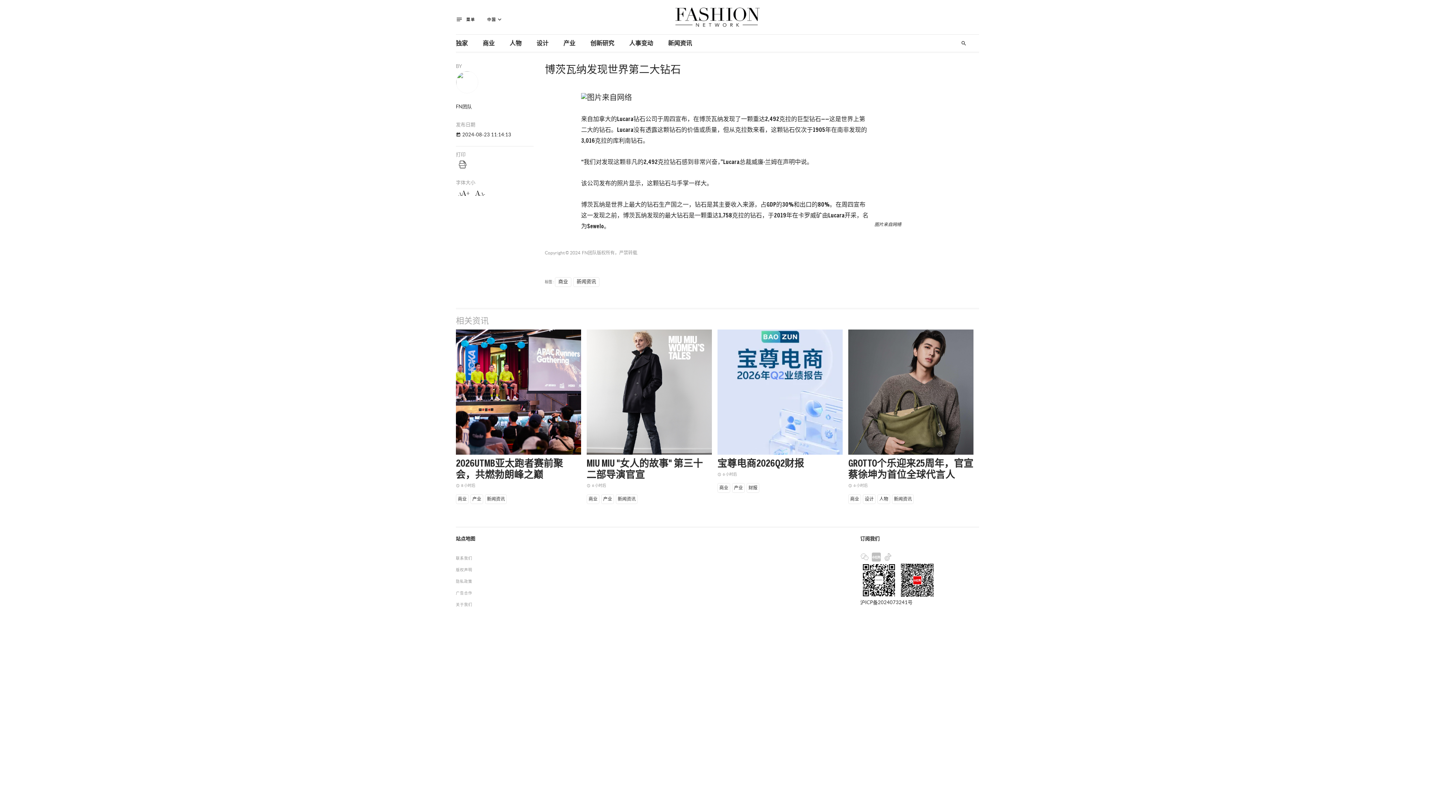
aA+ (464, 193)
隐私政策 (464, 581)
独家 (462, 43)
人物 (516, 43)
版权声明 (464, 570)
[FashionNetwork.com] (717, 17)
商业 (489, 43)
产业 (569, 43)
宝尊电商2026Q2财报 (761, 464)
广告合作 (464, 593)
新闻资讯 (680, 43)
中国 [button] (495, 19)
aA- (480, 193)
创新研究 (602, 43)
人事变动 (641, 43)
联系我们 (464, 558)
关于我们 (464, 605)
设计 (543, 43)
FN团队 (589, 252)
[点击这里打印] (462, 164)
